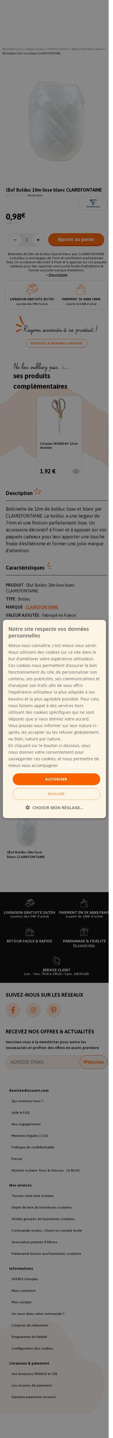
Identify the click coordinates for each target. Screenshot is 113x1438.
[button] (54, 807)
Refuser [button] (56, 793)
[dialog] (54, 719)
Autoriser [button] (56, 778)
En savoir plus (72, 765)
